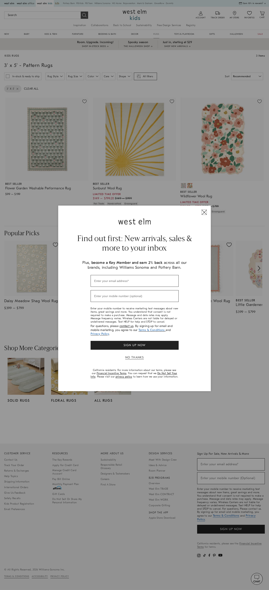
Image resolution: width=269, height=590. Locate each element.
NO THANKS (134, 357)
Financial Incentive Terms (112, 373)
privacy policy (124, 376)
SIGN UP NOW (134, 345)
